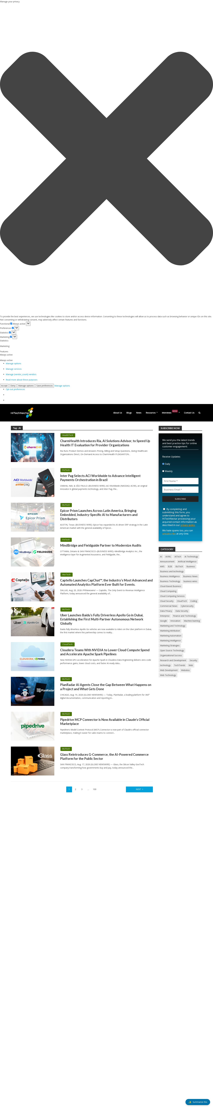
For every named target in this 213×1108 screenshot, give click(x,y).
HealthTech (67, 435)
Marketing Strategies (170, 645)
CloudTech (67, 644)
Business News (190, 576)
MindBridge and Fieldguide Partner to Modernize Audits (100, 545)
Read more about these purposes (21, 379)
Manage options (13, 363)
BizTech (66, 505)
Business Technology (170, 581)
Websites (185, 670)
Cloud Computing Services (172, 596)
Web (191, 665)
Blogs (129, 412)
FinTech (66, 470)
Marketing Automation (170, 635)
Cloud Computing (168, 591)
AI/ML (168, 556)
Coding (193, 601)
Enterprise (165, 615)
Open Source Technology (172, 650)
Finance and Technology (184, 615)
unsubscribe (169, 533)
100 (94, 789)
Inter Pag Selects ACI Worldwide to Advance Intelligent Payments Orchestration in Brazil (100, 478)
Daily (167, 463)
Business (190, 566)
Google (163, 620)
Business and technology (172, 571)
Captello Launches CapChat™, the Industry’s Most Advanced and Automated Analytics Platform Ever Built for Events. (106, 582)
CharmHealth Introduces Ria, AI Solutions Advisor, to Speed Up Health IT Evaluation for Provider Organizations (105, 443)
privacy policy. (187, 525)
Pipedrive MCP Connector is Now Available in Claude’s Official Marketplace (104, 722)
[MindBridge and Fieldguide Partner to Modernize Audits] (32, 551)
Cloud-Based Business (170, 586)
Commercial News (168, 606)
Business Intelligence (170, 576)
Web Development (169, 670)
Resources (151, 412)
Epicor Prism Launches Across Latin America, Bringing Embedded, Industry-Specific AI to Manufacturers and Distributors (99, 515)
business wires (190, 581)
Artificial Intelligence (187, 561)
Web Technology (168, 675)
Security (193, 660)
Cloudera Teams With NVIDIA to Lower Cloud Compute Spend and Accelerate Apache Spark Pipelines (105, 652)
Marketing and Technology (172, 625)
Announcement (167, 561)
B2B (170, 566)
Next (138, 789)
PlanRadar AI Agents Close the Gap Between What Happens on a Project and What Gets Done (105, 687)
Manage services (14, 369)
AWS (162, 566)
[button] (106, 159)
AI (161, 556)
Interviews (169, 412)
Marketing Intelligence (170, 640)
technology (165, 665)
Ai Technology (191, 556)
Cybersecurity (187, 606)
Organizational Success (171, 655)
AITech (178, 556)
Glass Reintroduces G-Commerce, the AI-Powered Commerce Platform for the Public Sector (104, 757)
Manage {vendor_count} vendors (21, 374)
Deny (12, 385)
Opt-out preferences (15, 389)
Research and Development (173, 660)
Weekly (168, 471)
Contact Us (189, 412)
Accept (4, 385)
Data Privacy (166, 611)
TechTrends (179, 665)
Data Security (181, 611)
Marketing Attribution (170, 630)
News (138, 412)
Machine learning (192, 620)
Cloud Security (166, 601)
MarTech (66, 574)
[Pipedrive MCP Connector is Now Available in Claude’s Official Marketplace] (32, 725)
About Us (117, 412)
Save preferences (45, 385)
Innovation (175, 620)
